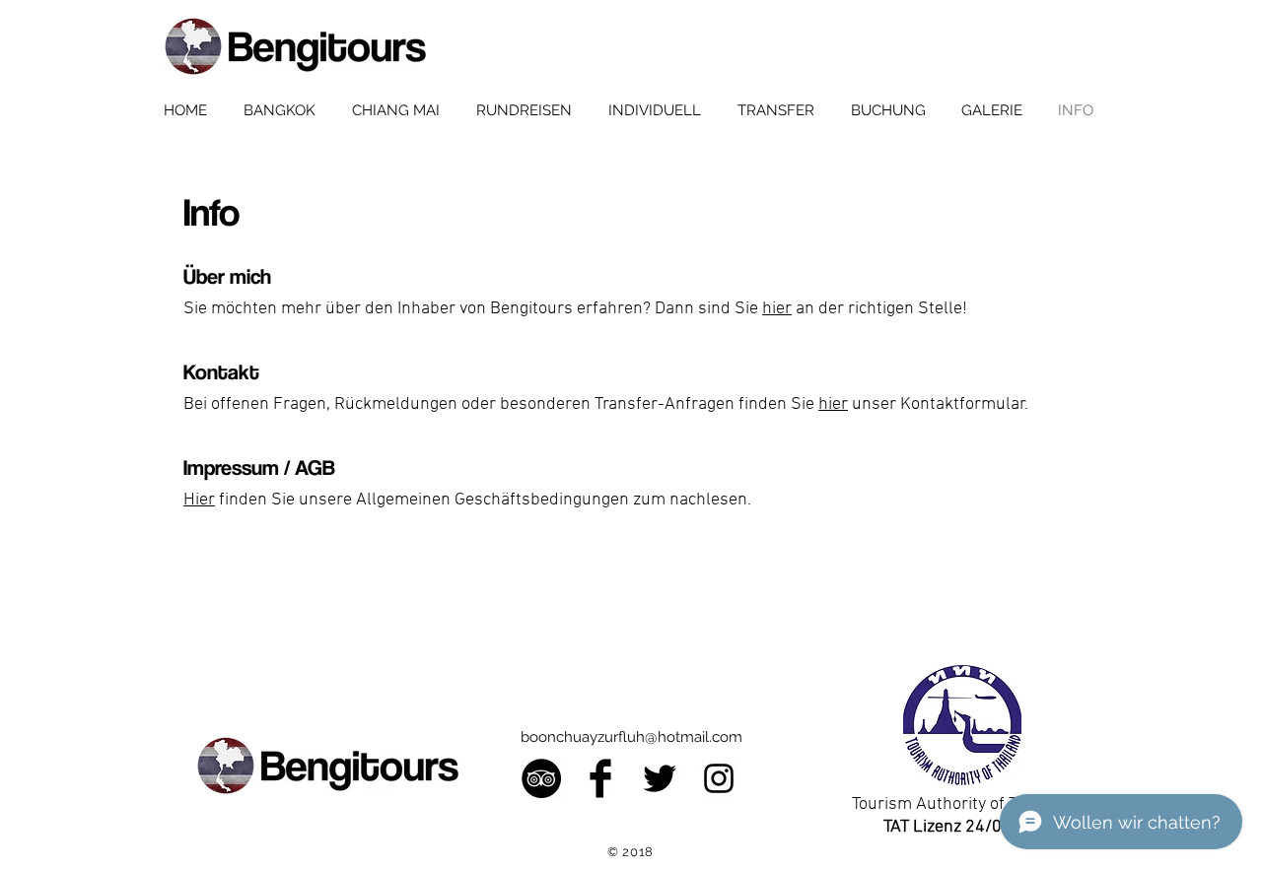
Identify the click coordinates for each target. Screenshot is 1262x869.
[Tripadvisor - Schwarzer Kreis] (541, 778)
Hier (199, 500)
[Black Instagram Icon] (718, 778)
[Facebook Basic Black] (600, 778)
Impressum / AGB (259, 467)
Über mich (227, 276)
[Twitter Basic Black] (659, 778)
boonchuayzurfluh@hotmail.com (631, 737)
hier (777, 309)
